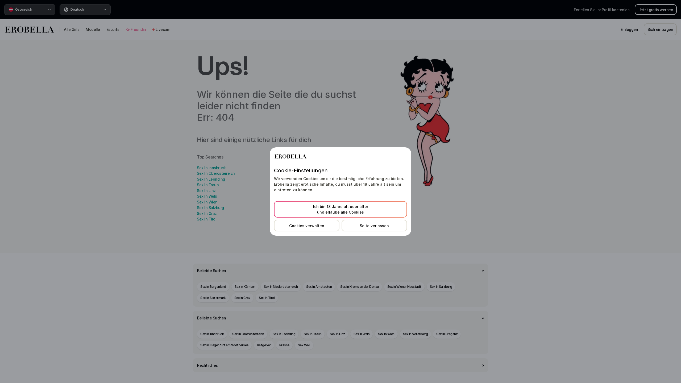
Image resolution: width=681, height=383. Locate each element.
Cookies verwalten (306, 225)
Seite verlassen (374, 225)
